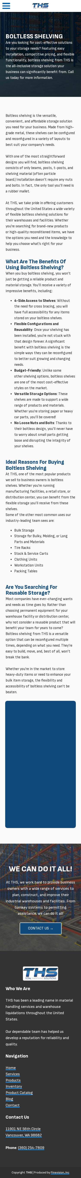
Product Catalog (19, 1092)
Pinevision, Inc (60, 1172)
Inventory (14, 1086)
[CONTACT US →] (41, 933)
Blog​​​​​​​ (9, 1099)
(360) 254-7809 (31, 1147)
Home (11, 1068)
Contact (13, 1105)
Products (13, 1080)
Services (13, 1074)
